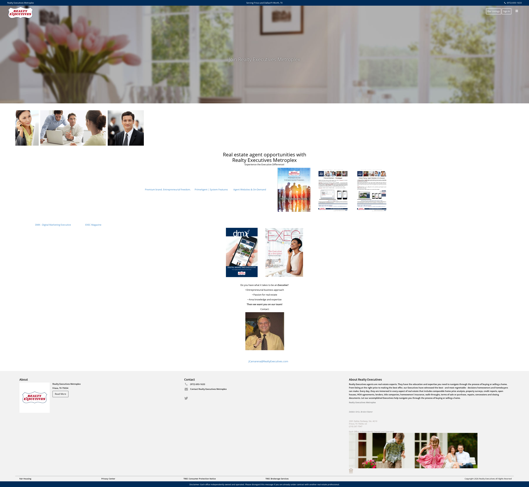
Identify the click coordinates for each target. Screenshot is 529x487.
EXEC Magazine (93, 224)
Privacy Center (108, 478)
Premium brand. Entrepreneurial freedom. (168, 189)
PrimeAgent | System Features (211, 189)
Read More (60, 393)
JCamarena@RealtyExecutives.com (268, 361)
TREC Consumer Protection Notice (199, 478)
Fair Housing (25, 478)
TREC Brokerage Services (277, 478)
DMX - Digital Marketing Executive (53, 224)
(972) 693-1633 (514, 2)
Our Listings (493, 11)
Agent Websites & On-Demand (249, 189)
